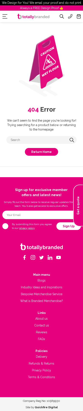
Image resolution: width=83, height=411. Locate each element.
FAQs (41, 339)
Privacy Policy (41, 370)
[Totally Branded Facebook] (24, 257)
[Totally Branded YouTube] (58, 257)
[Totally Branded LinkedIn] (50, 257)
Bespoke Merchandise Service (41, 294)
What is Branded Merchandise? (41, 301)
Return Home (41, 152)
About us (41, 318)
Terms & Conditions (41, 377)
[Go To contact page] (70, 16)
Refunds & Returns (41, 363)
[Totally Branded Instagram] (33, 257)
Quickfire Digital (46, 407)
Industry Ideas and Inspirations (41, 287)
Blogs (41, 280)
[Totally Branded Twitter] (41, 257)
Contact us (41, 325)
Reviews (41, 332)
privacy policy (27, 228)
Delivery (41, 356)
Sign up (68, 226)
